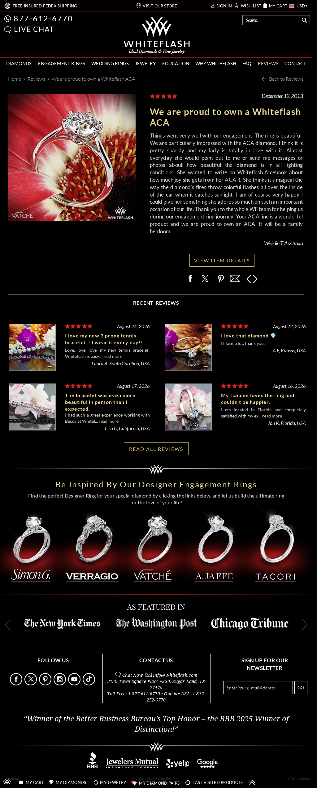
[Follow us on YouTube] (75, 683)
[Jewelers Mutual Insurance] (132, 766)
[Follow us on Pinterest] (46, 683)
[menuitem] (19, 63)
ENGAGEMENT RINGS (61, 63)
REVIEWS (268, 63)
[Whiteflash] (156, 36)
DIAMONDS (19, 63)
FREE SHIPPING (45, 6)
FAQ (246, 63)
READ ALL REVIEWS (156, 449)
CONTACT (295, 63)
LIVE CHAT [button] (34, 29)
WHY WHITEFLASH (215, 63)
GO (300, 687)
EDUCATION (175, 63)
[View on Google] (208, 766)
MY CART (278, 6)
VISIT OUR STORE (160, 6)
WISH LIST (251, 6)
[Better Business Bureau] (92, 766)
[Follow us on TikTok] (89, 683)
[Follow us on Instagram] (60, 683)
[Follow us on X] (31, 683)
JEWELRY (145, 63)
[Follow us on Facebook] (17, 683)
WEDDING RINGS (110, 63)
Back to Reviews (286, 79)
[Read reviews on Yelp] (177, 766)
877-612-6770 (43, 18)
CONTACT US (156, 660)
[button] (7, 29)
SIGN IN (224, 6)
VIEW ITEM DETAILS (222, 260)
